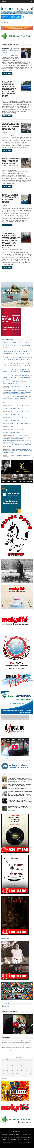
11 (12, 1067)
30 (3, 1076)
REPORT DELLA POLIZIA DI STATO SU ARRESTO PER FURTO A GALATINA (11, 161)
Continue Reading (7, 73)
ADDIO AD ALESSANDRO (10, 48)
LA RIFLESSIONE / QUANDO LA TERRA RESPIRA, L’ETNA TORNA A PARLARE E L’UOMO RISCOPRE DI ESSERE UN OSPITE (16, 407)
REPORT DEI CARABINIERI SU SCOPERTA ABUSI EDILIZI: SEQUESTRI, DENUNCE (10, 198)
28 (26, 1073)
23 (3, 1073)
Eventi (3, 774)
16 (3, 1070)
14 (26, 1067)
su (6, 342)
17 (7, 1070)
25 (12, 1073)
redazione (4, 50)
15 (30, 1067)
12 (17, 1067)
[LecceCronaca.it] (17, 13)
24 (7, 1073)
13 (21, 1067)
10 (7, 1067)
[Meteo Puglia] (5, 1006)
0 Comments (20, 98)
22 (30, 1070)
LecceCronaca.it (17, 1132)
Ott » (5, 1078)
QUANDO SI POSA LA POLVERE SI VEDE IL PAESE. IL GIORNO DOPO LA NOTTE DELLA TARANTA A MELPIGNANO (17, 365)
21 (26, 1070)
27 (21, 1073)
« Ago (2, 1078)
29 (30, 1073)
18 (12, 1070)
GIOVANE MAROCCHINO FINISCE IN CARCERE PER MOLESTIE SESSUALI (10, 126)
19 (17, 1070)
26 (17, 1073)
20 (21, 1070)
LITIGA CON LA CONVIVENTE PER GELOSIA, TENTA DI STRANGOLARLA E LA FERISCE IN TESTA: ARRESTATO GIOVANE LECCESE (9, 88)
